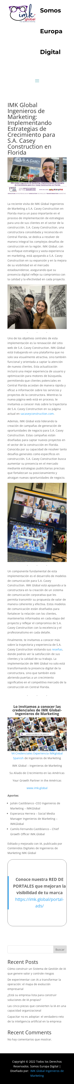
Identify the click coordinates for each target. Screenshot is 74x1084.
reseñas (57, 649)
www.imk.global (37, 788)
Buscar (60, 949)
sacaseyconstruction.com (37, 414)
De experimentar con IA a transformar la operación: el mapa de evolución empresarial (34, 984)
